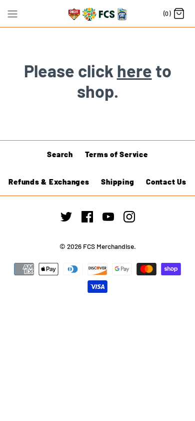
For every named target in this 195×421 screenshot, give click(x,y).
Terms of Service (116, 154)
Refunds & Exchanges (48, 181)
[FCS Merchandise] (98, 13)
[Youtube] (108, 216)
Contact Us (166, 181)
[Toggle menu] (12, 12)
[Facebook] (87, 216)
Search (60, 154)
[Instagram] (129, 216)
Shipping (117, 181)
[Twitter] (66, 216)
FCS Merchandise (108, 246)
